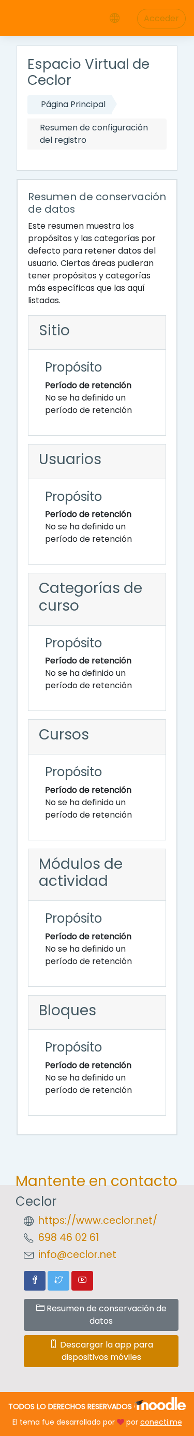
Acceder (161, 18)
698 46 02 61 (68, 1238)
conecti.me (161, 1422)
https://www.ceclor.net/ (97, 1220)
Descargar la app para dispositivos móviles (105, 1351)
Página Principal (73, 104)
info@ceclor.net (77, 1255)
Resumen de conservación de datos (105, 1314)
